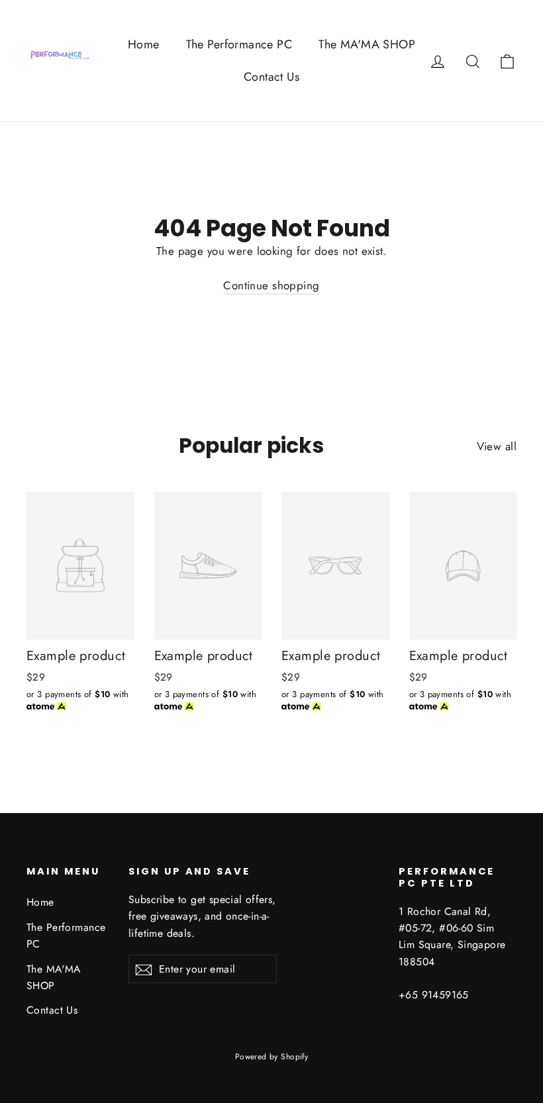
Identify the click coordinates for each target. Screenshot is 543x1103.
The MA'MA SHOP (367, 44)
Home (144, 44)
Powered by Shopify (272, 1057)
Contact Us (271, 76)
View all (497, 446)
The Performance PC (239, 44)
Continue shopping (271, 285)
